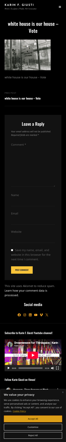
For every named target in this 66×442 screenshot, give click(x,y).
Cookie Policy (19, 411)
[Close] (63, 392)
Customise (33, 427)
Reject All (33, 435)
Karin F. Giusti (19, 5)
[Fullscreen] (57, 368)
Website (16, 231)
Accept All (33, 418)
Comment (18, 144)
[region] (33, 416)
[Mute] (52, 368)
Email (14, 213)
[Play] (8, 368)
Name (15, 195)
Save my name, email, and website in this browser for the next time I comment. (30, 254)
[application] (33, 355)
